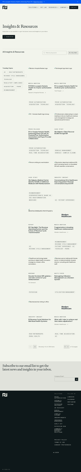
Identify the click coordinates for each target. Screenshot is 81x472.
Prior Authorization (60, 397)
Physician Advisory (58, 405)
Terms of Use (59, 442)
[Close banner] (77, 2)
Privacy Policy (60, 439)
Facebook (71, 399)
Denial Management (58, 411)
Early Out (58, 423)
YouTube (70, 404)
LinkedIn (70, 397)
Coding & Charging (57, 401)
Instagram (71, 402)
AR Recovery (59, 408)
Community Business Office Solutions (58, 430)
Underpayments (60, 417)
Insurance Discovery (58, 421)
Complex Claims (57, 414)
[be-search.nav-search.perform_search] (44, 53)
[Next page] (35, 347)
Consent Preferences (62, 445)
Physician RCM (60, 426)
